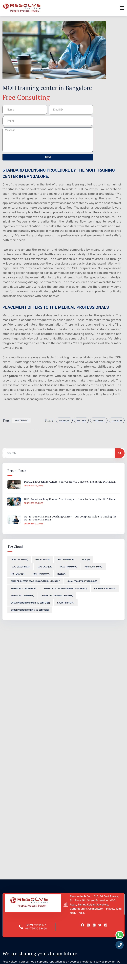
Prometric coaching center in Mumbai (65, 588)
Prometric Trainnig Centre (57, 595)
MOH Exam (18, 574)
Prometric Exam (104, 588)
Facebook (64, 420)
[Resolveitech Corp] (21, 7)
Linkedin (117, 420)
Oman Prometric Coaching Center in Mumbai (35, 581)
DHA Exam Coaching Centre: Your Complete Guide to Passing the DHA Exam (70, 481)
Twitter (81, 420)
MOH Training (21, 420)
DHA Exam (42, 559)
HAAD (86, 559)
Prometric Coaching (23, 588)
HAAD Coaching (20, 567)
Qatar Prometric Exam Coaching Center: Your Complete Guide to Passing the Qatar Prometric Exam (70, 518)
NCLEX (61, 574)
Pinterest (99, 420)
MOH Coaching (93, 567)
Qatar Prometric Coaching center (30, 603)
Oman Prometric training (82, 581)
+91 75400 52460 (36, 928)
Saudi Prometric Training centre (30, 610)
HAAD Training (68, 567)
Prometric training (22, 595)
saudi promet (65, 603)
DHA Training (65, 559)
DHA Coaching (19, 559)
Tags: (6, 420)
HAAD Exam (44, 567)
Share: (49, 420)
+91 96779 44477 (35, 924)
